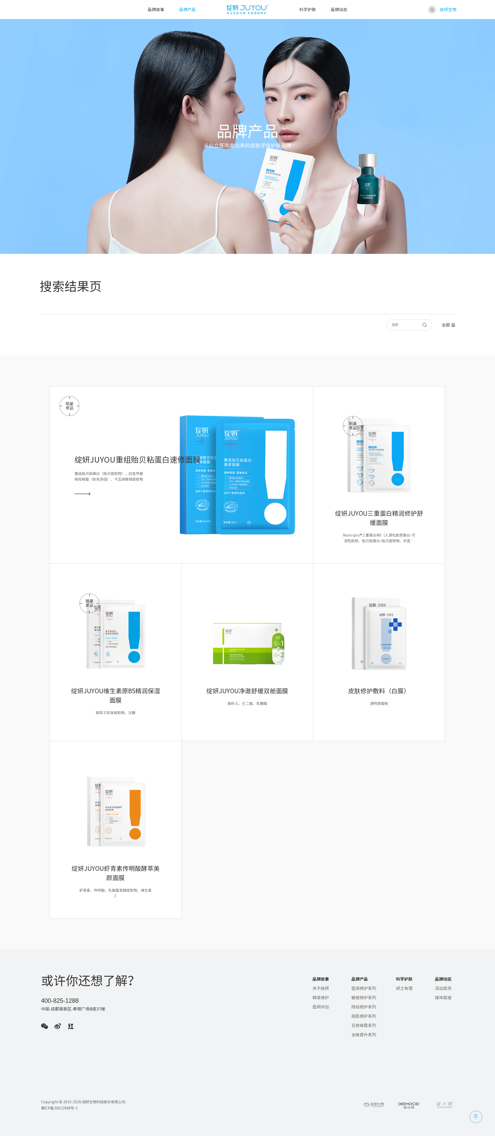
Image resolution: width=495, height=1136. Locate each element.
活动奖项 (443, 988)
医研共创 (320, 1007)
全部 (446, 325)
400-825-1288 (60, 1000)
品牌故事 (156, 9)
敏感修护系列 (363, 998)
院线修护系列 (363, 1007)
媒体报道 (443, 998)
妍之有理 (404, 988)
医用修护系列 (363, 988)
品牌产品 (187, 9)
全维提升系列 (363, 1035)
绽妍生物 (448, 9)
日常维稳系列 (363, 1025)
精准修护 (320, 998)
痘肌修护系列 (363, 1016)
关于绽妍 (320, 988)
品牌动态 (339, 9)
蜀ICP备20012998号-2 (59, 1108)
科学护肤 (307, 9)
